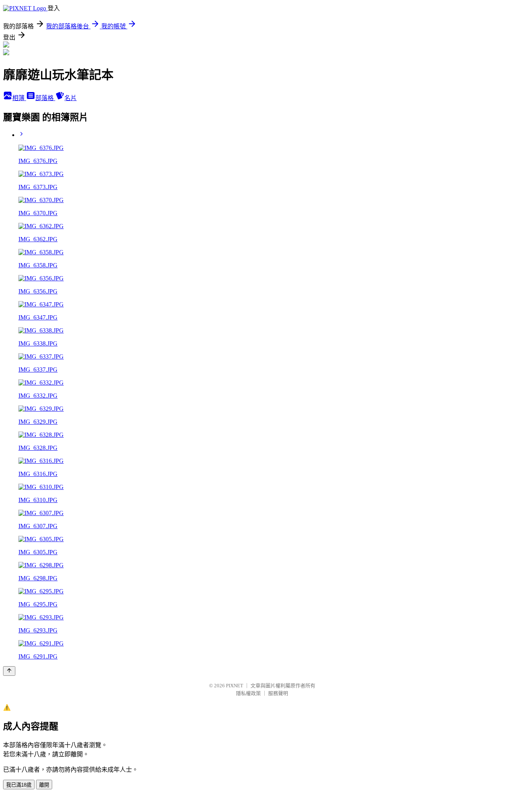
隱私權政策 (248, 693)
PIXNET (234, 685)
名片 (70, 98)
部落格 (45, 98)
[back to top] (9, 671)
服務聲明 (278, 693)
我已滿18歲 (18, 785)
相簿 (19, 98)
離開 (44, 785)
